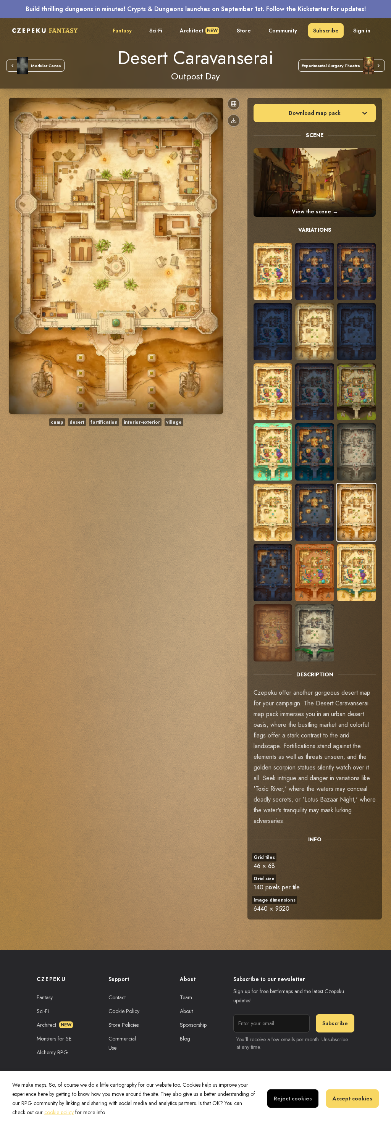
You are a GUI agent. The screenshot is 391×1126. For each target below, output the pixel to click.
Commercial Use (122, 1043)
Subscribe (326, 30)
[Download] (234, 121)
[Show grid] (234, 104)
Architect (199, 30)
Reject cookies (293, 1098)
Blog (185, 1038)
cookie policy (59, 1112)
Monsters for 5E (54, 1038)
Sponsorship (193, 1025)
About (186, 1011)
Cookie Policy (123, 1011)
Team (186, 997)
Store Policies (123, 1025)
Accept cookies (352, 1098)
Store (244, 30)
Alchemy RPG (52, 1052)
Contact (117, 997)
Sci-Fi (155, 30)
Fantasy (122, 30)
